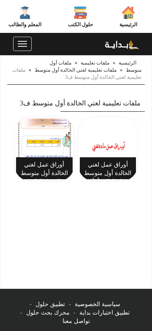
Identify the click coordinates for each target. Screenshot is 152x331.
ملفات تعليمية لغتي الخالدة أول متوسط (76, 70)
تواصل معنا (76, 321)
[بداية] (122, 43)
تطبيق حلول (50, 304)
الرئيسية (128, 24)
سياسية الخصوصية (97, 304)
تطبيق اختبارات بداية (104, 312)
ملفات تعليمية (95, 63)
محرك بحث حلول (48, 312)
